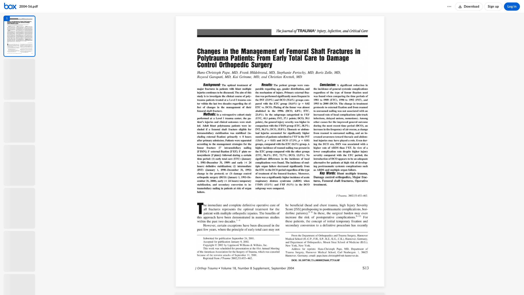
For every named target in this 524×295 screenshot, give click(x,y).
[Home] (10, 6)
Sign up (493, 6)
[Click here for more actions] (449, 6)
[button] (19, 36)
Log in (511, 6)
